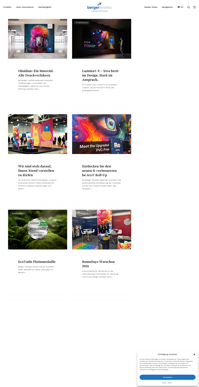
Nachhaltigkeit (18, 213)
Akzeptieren (167, 377)
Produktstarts (18, 22)
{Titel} (164, 382)
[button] (194, 354)
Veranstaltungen (83, 213)
